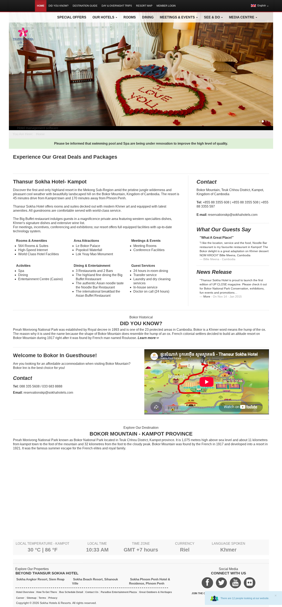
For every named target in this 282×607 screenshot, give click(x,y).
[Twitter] (221, 582)
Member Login (166, 5)
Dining (148, 17)
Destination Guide (85, 5)
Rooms (129, 17)
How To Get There (46, 592)
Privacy (52, 597)
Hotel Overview (25, 592)
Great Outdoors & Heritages (155, 592)
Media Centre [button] (242, 17)
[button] (260, 5)
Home (40, 5)
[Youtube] (235, 582)
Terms (42, 597)
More (206, 296)
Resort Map (144, 5)
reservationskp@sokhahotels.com (232, 214)
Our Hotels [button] (103, 17)
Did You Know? (59, 5)
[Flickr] (249, 582)
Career (20, 597)
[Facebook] (207, 582)
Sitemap (31, 597)
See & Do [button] (212, 17)
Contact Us (91, 592)
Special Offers (71, 17)
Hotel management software (37, 128)
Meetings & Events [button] (178, 17)
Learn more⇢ (148, 338)
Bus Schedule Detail (71, 592)
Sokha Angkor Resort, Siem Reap (40, 579)
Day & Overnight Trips (117, 5)
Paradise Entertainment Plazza (119, 592)
